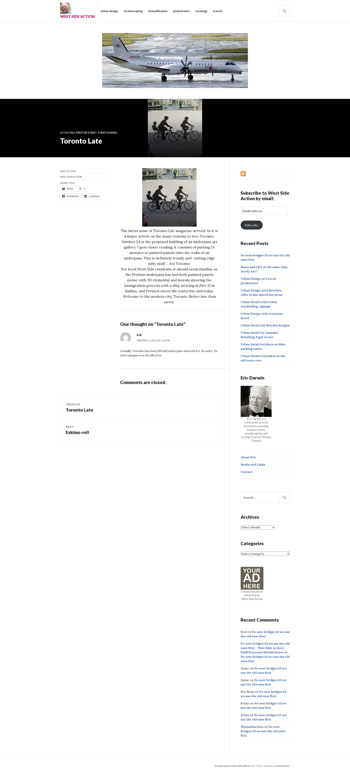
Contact (246, 472)
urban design (109, 11)
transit (217, 11)
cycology (201, 11)
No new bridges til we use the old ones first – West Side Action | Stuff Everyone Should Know (265, 648)
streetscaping (133, 11)
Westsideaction (71, 176)
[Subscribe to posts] (243, 173)
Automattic (282, 765)
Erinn (245, 703)
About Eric (248, 457)
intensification (158, 11)
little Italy (67, 132)
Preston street (86, 132)
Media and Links (253, 464)
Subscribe (251, 225)
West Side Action (77, 16)
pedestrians (181, 11)
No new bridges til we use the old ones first (263, 731)
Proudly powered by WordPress (233, 765)
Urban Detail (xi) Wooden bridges (265, 325)
